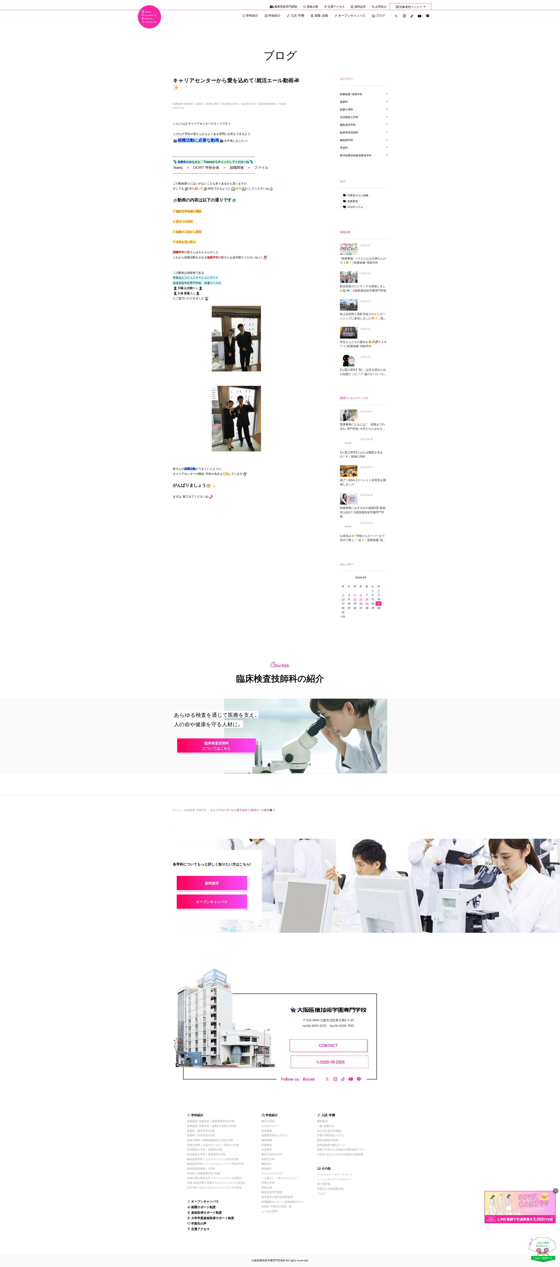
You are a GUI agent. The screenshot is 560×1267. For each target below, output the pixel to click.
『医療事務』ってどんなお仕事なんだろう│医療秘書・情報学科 (363, 260)
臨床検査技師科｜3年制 (201, 1168)
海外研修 (266, 1140)
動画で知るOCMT (271, 1154)
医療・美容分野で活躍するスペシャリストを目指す (216, 1183)
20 (360, 603)
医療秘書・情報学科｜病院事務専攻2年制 (210, 1121)
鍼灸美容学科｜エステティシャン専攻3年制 (212, 1159)
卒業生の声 (198, 1223)
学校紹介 (274, 15)
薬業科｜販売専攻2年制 (201, 1131)
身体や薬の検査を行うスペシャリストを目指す (214, 1178)
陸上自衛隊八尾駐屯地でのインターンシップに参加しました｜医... (362, 316)
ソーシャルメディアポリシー (334, 1179)
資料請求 (360, 6)
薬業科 (199, 104)
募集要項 (322, 1121)
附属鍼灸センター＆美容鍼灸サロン (282, 1202)
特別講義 (266, 1131)
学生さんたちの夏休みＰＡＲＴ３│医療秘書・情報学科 (363, 344)
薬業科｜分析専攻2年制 (201, 1135)
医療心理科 (212, 104)
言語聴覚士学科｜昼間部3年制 (205, 1149)
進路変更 (352, 201)
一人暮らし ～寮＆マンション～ (280, 1178)
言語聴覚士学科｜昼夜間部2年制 (206, 1154)
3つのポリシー (270, 1126)
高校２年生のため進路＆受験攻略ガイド (340, 1149)
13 (360, 599)
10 (343, 599)
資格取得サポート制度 (206, 1212)
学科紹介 (252, 15)
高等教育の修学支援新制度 (277, 1197)
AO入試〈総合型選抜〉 (330, 1131)
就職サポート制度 (203, 1207)
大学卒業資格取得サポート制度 (212, 1218)
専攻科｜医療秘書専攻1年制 (203, 1173)
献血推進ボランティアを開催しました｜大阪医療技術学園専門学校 (363, 288)
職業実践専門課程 (285, 6)
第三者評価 (323, 1184)
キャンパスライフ (271, 1173)
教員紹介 (266, 1168)
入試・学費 (297, 15)
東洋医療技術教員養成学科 (355, 155)
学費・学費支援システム (331, 1135)
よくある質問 (269, 1211)
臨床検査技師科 (267, 104)
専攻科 (282, 104)
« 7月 (342, 616)
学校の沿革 (268, 1183)
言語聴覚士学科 (230, 104)
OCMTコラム (355, 207)
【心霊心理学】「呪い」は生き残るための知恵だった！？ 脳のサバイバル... (363, 371)
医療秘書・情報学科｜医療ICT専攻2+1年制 (211, 1126)
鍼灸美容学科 (249, 104)
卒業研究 (266, 1145)
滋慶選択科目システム (274, 1135)
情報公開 (312, 6)
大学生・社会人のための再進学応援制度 (340, 1154)
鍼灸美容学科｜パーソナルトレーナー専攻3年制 (215, 1164)
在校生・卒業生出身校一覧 (276, 1206)
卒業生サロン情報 (357, 195)
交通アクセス (336, 6)
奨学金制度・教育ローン (331, 1145)
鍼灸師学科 (346, 140)
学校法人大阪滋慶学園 (330, 1188)
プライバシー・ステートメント (335, 1174)
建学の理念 (268, 1121)
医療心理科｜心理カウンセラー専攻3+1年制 (213, 1145)
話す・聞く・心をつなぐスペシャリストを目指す (214, 1187)
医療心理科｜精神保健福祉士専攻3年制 (210, 1140)
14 (367, 599)
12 (355, 599)
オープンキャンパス (352, 15)
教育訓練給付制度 (327, 1140)
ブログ (380, 15)
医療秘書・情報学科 (183, 104)
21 (367, 603)
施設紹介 (266, 1164)
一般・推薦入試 (325, 1126)
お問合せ (381, 6)
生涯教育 (266, 1149)
